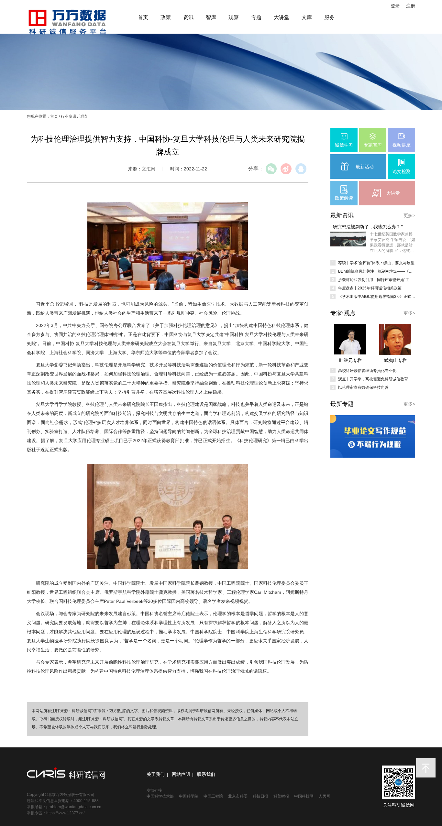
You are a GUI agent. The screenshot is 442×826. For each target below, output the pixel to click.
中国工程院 (213, 796)
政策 (165, 17)
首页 (143, 17)
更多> (409, 215)
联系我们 (206, 774)
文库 (307, 17)
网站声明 (181, 774)
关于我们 (156, 774)
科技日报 (260, 796)
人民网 (324, 796)
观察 (233, 17)
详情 (83, 116)
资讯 (188, 17)
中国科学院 (188, 796)
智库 (211, 17)
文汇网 (148, 168)
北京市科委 (238, 796)
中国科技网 (304, 796)
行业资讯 (68, 116)
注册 (410, 5)
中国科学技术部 (160, 796)
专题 (256, 17)
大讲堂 (281, 17)
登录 (395, 5)
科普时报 (281, 796)
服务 (329, 17)
